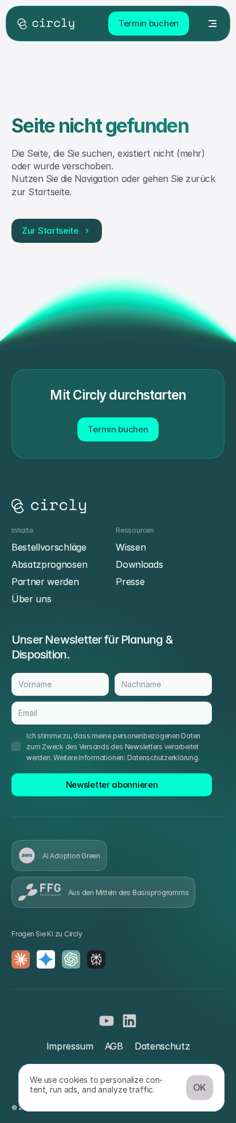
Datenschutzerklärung (162, 757)
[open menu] (212, 23)
